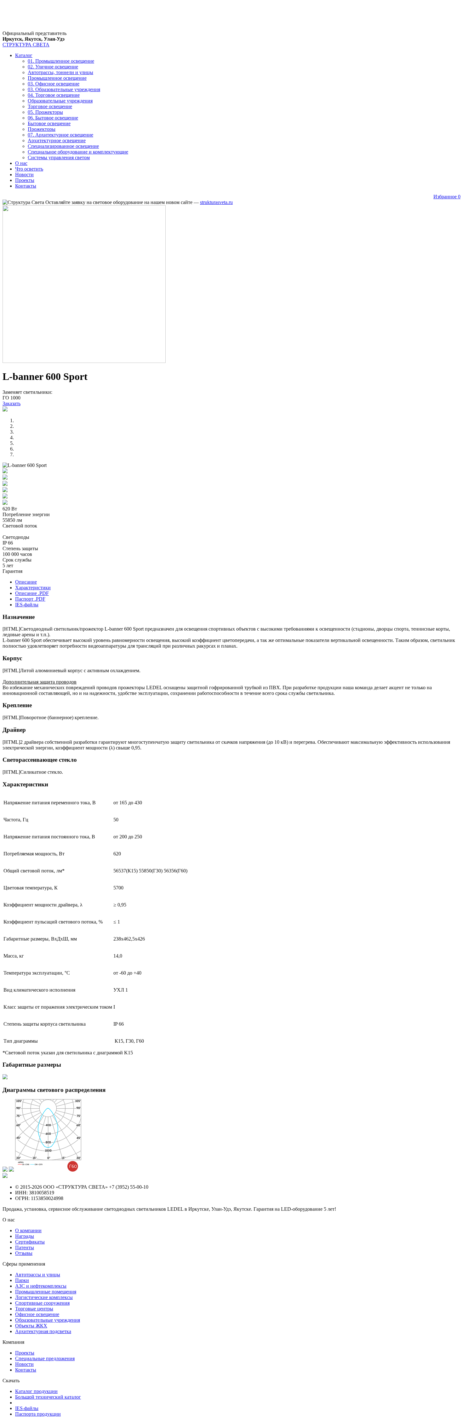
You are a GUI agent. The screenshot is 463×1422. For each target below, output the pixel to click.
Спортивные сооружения (42, 1303)
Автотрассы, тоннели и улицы (60, 72)
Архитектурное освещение (57, 140)
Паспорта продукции (38, 1414)
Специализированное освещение (63, 146)
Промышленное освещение (57, 78)
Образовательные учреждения (60, 100)
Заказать (11, 403)
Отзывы (23, 1253)
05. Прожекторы (45, 112)
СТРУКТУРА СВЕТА (26, 44)
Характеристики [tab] (33, 587)
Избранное (446, 196)
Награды (24, 1236)
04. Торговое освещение (54, 95)
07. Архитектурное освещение (60, 134)
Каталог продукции (36, 1391)
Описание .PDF (32, 593)
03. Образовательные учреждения (64, 89)
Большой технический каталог (48, 1397)
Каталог (23, 55)
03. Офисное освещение (53, 83)
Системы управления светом (59, 157)
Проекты (24, 180)
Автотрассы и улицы (37, 1274)
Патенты (24, 1247)
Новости (24, 174)
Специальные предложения (45, 1358)
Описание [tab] (26, 582)
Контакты (25, 186)
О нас (21, 163)
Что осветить (29, 169)
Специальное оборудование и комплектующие (78, 151)
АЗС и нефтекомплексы (40, 1286)
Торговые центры (34, 1308)
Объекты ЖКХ (31, 1325)
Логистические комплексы (44, 1297)
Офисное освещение (37, 1314)
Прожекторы (41, 129)
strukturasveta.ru (216, 202)
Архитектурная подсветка (43, 1331)
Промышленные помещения (45, 1291)
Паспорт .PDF (30, 599)
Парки (22, 1280)
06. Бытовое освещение (53, 117)
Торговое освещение (50, 106)
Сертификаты (30, 1241)
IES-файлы (26, 604)
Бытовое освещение (49, 123)
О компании (28, 1230)
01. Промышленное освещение (61, 61)
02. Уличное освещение (53, 66)
